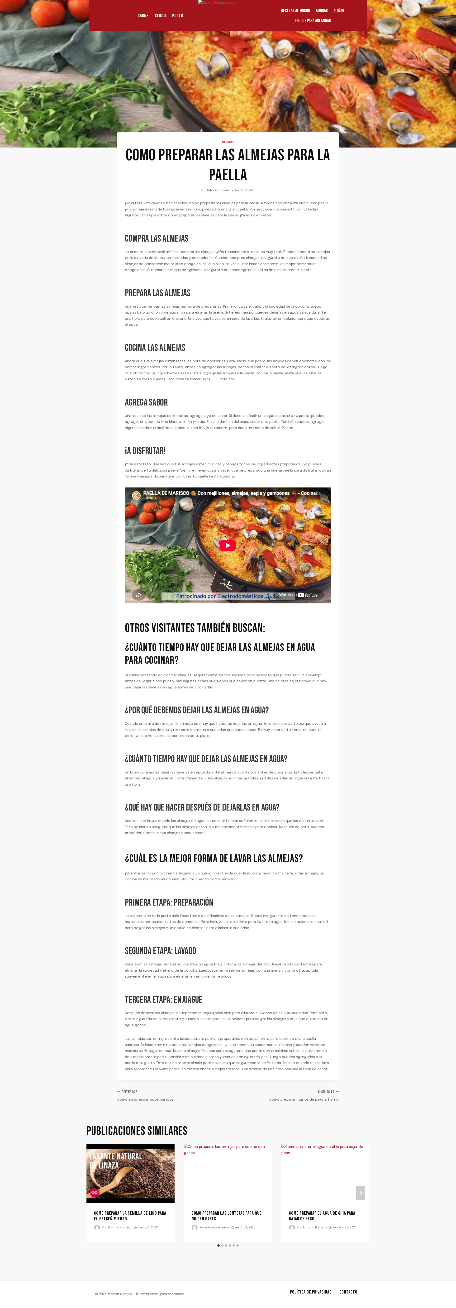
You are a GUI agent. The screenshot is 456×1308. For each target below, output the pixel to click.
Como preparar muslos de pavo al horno (304, 1096)
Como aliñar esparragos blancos (145, 1096)
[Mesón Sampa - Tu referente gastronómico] (228, 15)
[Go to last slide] (95, 1193)
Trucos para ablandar (312, 21)
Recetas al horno (295, 11)
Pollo (177, 16)
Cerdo (160, 16)
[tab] (218, 1245)
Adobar (322, 11)
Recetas (228, 142)
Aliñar (338, 11)
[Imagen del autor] (97, 1228)
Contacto (348, 1292)
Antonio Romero (218, 190)
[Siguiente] (360, 1193)
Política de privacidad (311, 1292)
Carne (143, 16)
